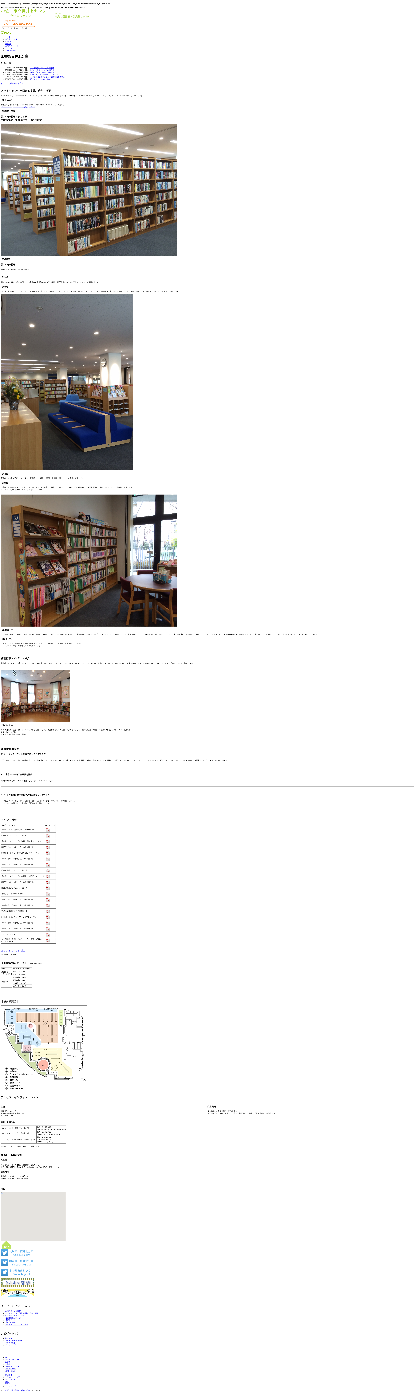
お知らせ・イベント (13, 46)
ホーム (7, 37)
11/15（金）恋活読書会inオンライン (44, 74)
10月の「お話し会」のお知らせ (42, 72)
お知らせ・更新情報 (13, 1311)
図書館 (7, 1362)
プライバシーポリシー (13, 1341)
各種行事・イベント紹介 (14, 1316)
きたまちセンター (12, 39)
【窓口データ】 (11, 1320)
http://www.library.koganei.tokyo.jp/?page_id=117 (18, 107)
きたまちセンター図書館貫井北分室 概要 (21, 1313)
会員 (7, 1382)
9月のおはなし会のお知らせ (41, 79)
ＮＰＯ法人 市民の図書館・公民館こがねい (16, 1390)
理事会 (7, 1384)
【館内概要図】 (11, 1322)
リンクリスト (10, 1343)
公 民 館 (8, 44)
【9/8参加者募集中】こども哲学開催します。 (47, 77)
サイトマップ (10, 1345)
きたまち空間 (10, 1369)
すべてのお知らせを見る (12, 83)
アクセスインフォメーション (16, 1325)
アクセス (8, 48)
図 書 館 (8, 41)
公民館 (7, 1364)
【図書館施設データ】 (13, 1318)
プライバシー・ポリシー (14, 1377)
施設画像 (8, 1338)
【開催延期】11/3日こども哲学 (42, 68)
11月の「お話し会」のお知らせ (42, 70)
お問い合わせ (10, 50)
